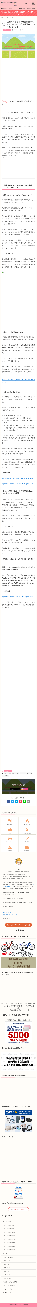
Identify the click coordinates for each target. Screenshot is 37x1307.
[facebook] (14, 930)
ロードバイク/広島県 (9, 1243)
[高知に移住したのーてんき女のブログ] (9, 3)
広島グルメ (7, 1274)
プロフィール (7, 1293)
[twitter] (16, 930)
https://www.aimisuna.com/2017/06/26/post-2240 (17, 478)
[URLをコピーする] (28, 801)
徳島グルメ (7, 1264)
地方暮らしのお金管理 (10, 1282)
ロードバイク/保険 (9, 1229)
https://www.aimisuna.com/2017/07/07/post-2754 (17, 484)
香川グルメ (7, 1271)
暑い (18, 773)
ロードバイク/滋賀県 (9, 1249)
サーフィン (23, 773)
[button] (8, 801)
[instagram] (18, 930)
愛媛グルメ (7, 1267)
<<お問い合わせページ (10, 914)
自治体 (6, 775)
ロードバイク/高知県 (9, 1232)
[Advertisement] (18, 79)
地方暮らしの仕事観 (9, 1285)
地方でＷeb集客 (8, 1289)
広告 (4, 101)
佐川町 (9, 773)
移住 (5, 773)
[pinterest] (21, 930)
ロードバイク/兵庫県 (9, 1246)
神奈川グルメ (7, 1278)
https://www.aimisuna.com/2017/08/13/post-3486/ (17, 596)
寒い (30, 773)
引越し (13, 773)
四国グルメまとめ (8, 1257)
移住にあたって (7, 29)
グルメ (5, 1253)
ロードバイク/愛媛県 (9, 1235)
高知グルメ (7, 1260)
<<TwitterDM (7, 912)
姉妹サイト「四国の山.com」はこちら (18, 925)
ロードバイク (7, 1221)
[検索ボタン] (26, 3)
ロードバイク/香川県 (9, 1239)
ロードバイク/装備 (9, 1225)
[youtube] (23, 930)
